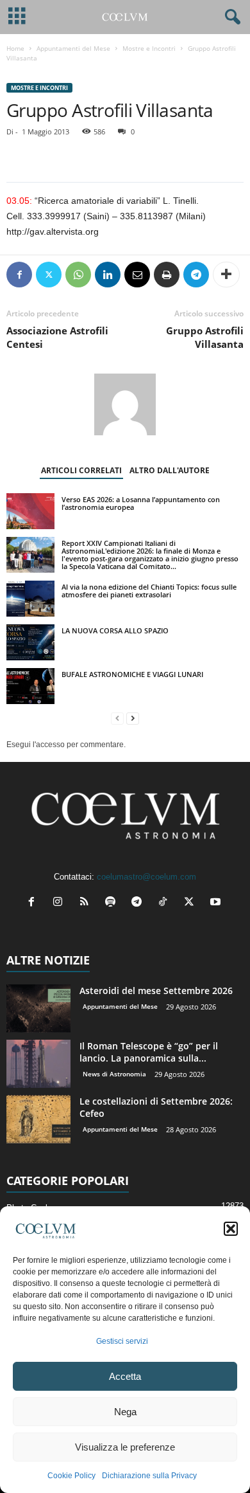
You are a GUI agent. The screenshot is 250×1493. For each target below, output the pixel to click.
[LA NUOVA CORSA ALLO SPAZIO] (30, 642)
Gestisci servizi (122, 1341)
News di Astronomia (114, 1073)
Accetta (125, 1376)
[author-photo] (125, 404)
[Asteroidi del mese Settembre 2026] (38, 1008)
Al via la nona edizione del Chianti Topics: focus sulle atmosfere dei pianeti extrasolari (149, 590)
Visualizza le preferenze (125, 1447)
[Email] (137, 274)
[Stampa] (166, 274)
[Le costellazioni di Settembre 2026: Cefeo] (38, 1119)
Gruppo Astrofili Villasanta (205, 337)
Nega (125, 1411)
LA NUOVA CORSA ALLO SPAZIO (115, 630)
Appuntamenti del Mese (73, 48)
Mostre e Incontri (149, 48)
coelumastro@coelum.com (146, 877)
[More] (226, 274)
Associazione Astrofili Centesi (57, 337)
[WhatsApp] (78, 274)
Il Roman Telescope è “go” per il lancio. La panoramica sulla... (148, 1052)
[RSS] (87, 903)
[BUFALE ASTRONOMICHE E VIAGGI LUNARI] (30, 686)
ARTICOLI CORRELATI (81, 470)
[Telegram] (196, 274)
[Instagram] (60, 903)
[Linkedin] (108, 274)
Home (15, 48)
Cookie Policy (71, 1475)
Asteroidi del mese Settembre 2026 (156, 990)
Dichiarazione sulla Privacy (149, 1475)
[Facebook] (19, 274)
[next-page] (132, 718)
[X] (49, 274)
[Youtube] (217, 903)
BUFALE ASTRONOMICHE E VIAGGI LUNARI (132, 674)
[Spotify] (113, 903)
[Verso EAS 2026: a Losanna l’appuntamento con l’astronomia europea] (30, 511)
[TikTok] (166, 903)
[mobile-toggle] (17, 17)
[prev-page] (117, 718)
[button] (230, 1228)
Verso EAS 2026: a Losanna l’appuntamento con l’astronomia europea (141, 503)
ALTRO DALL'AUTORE (169, 470)
